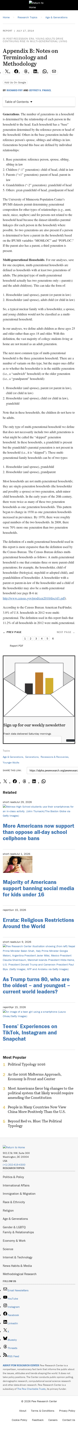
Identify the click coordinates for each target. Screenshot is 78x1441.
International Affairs (16, 1185)
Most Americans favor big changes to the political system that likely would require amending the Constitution (40, 1093)
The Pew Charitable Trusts (31, 1389)
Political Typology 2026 (26, 1064)
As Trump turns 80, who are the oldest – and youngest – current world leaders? (36, 985)
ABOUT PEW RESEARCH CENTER (21, 1365)
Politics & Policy (13, 1177)
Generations (32, 757)
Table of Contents (17, 102)
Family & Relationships (18, 1232)
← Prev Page (12, 632)
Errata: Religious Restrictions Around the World (38, 923)
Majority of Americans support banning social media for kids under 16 (38, 888)
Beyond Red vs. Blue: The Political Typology (35, 1123)
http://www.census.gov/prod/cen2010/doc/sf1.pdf (34, 598)
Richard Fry (15, 90)
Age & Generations (13, 757)
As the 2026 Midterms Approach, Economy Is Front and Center (35, 1076)
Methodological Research (20, 1274)
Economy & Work (14, 1241)
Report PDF (16, 645)
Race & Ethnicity (14, 1202)
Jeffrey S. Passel (40, 90)
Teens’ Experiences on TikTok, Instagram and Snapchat (30, 1032)
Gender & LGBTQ (14, 1227)
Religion (8, 1210)
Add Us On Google (15, 82)
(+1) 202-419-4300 (14, 1164)
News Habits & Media (17, 1266)
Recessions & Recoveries (54, 757)
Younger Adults (11, 762)
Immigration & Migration (19, 1193)
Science (8, 1249)
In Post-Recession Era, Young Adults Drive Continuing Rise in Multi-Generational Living (35, 40)
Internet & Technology (17, 1257)
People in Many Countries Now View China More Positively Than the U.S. (37, 1109)
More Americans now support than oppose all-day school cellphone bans (38, 832)
